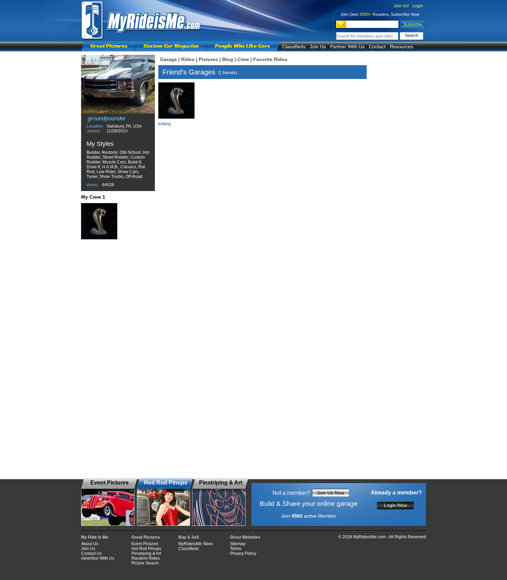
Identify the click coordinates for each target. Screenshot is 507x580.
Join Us (318, 46)
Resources (401, 46)
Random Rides (145, 558)
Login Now (395, 505)
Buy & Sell (188, 537)
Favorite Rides (270, 59)
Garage (168, 59)
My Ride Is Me (94, 537)
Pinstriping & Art (146, 553)
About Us (89, 543)
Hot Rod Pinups (146, 548)
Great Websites (245, 537)
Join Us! (401, 5)
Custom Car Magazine (171, 45)
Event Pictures (144, 543)
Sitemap (238, 543)
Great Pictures (109, 45)
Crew (243, 59)
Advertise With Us (97, 558)
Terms (235, 548)
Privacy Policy (243, 553)
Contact (377, 46)
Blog (227, 59)
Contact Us (91, 553)
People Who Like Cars (242, 45)
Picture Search (145, 563)
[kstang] (99, 221)
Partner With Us (347, 46)
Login (417, 5)
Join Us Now (330, 493)
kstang (164, 123)
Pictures (208, 59)
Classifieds (294, 46)
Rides (188, 59)
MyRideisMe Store (195, 543)
